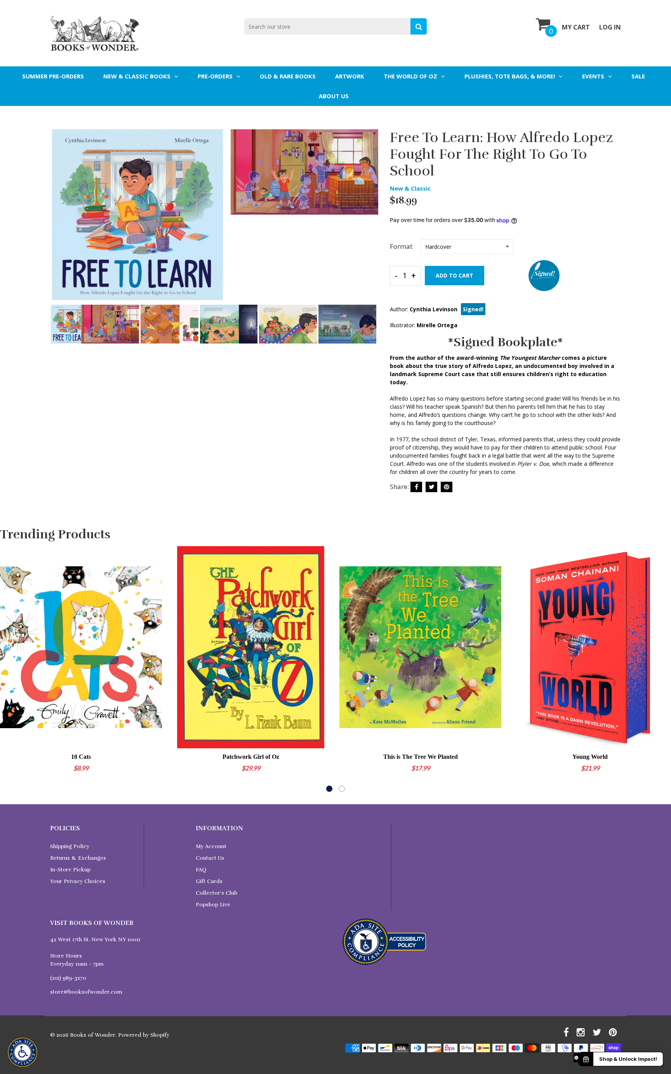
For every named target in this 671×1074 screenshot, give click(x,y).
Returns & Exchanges (78, 858)
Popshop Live (213, 904)
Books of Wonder (92, 1035)
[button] (329, 789)
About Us (334, 96)
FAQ (201, 869)
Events (593, 76)
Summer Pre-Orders (53, 76)
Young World (590, 756)
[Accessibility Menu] (22, 1052)
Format (401, 246)
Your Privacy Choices (77, 881)
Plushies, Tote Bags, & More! (509, 76)
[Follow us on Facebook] (416, 487)
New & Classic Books (136, 76)
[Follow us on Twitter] (431, 487)
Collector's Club (216, 893)
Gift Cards (209, 881)
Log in (610, 27)
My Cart (576, 27)
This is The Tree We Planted (420, 756)
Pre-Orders (215, 76)
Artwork (349, 76)
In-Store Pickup (70, 869)
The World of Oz (410, 76)
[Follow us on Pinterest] (446, 487)
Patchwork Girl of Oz (251, 756)
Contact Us (210, 858)
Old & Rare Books (288, 76)
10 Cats (81, 756)
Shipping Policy (69, 846)
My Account (211, 846)
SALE (638, 76)
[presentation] (58, 220)
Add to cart (454, 275)
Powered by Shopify (143, 1035)
